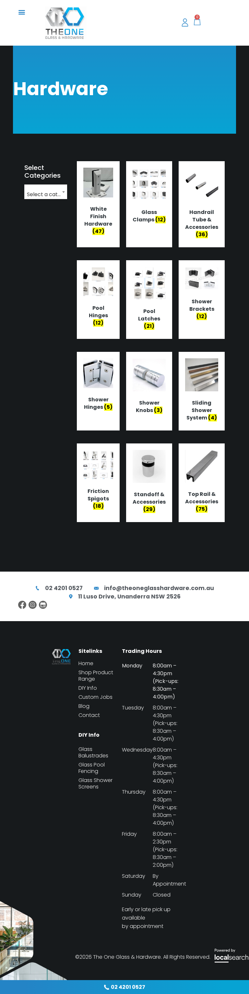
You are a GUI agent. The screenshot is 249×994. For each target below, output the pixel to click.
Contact (89, 715)
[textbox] (45, 194)
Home (85, 663)
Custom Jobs (95, 697)
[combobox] (45, 191)
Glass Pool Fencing (91, 768)
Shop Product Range (95, 675)
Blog (83, 706)
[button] (21, 11)
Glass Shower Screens (95, 783)
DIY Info (87, 688)
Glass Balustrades (93, 752)
